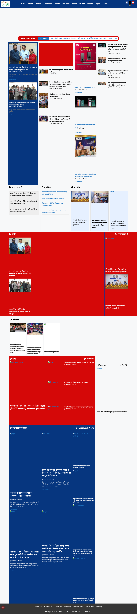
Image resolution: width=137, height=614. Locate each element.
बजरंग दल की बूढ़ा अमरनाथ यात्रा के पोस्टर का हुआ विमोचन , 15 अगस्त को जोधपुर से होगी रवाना (56, 473)
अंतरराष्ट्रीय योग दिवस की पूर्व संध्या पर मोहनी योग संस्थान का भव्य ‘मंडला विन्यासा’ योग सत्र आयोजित (56, 548)
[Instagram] (130, 5)
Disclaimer (90, 607)
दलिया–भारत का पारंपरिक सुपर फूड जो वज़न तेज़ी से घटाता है (79, 362)
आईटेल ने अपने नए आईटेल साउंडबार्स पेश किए (85, 87)
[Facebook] (127, 2)
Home (23, 4)
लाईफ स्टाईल (48, 4)
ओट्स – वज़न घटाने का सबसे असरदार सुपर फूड (76, 382)
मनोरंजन (74, 4)
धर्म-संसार (82, 4)
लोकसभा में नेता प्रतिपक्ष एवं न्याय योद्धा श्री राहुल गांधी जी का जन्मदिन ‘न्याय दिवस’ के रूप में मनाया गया (24, 554)
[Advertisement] (68, 22)
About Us (38, 607)
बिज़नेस (98, 4)
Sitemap (99, 607)
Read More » (12, 79)
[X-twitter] (130, 2)
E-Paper (105, 4)
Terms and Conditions (63, 607)
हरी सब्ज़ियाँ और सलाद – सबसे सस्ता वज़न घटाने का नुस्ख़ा (78, 407)
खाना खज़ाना (66, 4)
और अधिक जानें (123, 365)
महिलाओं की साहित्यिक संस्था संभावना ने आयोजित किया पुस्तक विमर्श (80, 222)
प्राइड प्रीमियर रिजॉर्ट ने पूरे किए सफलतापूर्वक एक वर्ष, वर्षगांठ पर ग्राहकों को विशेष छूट (19, 311)
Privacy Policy (78, 607)
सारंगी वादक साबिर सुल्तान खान (51, 352)
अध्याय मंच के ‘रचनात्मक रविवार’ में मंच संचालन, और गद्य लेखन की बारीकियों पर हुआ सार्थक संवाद (78, 38)
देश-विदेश (30, 4)
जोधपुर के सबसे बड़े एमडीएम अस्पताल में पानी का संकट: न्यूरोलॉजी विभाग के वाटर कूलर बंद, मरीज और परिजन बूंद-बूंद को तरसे (82, 552)
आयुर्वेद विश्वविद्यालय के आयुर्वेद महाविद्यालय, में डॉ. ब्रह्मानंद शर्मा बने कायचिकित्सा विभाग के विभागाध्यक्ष (83, 500)
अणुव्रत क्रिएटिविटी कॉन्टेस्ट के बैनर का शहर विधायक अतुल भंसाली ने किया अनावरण (118, 73)
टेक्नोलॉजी (90, 4)
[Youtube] (133, 2)
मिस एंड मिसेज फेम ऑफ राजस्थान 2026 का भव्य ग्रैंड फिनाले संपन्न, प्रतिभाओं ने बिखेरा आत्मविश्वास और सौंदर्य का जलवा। (60, 84)
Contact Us (48, 607)
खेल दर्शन (57, 4)
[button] (39, 4)
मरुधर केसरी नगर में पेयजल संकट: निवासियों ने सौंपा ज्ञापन (81, 466)
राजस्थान (38, 4)
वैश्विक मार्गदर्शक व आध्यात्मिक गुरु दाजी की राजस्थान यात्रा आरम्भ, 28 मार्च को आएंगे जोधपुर (83, 600)
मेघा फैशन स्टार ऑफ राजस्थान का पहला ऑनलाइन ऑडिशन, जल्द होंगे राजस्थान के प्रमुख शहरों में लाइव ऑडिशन (59, 119)
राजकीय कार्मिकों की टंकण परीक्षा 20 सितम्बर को (53, 198)
